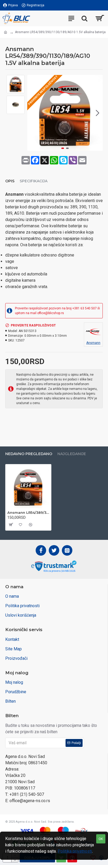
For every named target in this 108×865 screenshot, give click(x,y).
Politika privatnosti (75, 851)
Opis (9, 181)
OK (101, 839)
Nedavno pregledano (28, 454)
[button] (32, 113)
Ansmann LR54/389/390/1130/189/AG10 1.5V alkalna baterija (28, 512)
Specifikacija (33, 181)
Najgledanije (71, 454)
